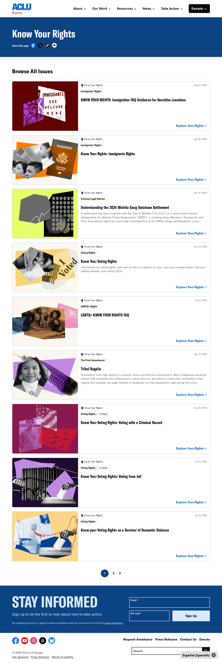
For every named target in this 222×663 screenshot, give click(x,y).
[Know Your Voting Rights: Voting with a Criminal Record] (111, 428)
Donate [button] (197, 8)
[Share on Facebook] (33, 46)
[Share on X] (40, 46)
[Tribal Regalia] (111, 375)
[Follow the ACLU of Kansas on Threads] (42, 641)
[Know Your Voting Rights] (111, 267)
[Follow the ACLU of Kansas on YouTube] (24, 641)
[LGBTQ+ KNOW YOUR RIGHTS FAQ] (111, 321)
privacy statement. (113, 623)
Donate (204, 639)
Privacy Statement (40, 657)
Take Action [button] (170, 8)
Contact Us (188, 639)
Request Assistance (137, 639)
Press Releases (166, 639)
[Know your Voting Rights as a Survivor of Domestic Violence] (111, 536)
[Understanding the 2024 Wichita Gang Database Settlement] (111, 213)
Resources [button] (125, 8)
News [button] (147, 8)
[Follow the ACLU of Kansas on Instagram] (33, 641)
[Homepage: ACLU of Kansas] (24, 8)
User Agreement (20, 657)
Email (134, 600)
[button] (47, 46)
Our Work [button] (99, 8)
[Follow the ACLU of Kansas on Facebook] (15, 641)
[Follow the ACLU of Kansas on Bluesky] (51, 641)
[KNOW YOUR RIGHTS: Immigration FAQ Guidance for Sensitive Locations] (111, 106)
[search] (206, 651)
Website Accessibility (62, 657)
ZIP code (136, 613)
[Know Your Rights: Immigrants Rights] (111, 159)
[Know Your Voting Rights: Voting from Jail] (111, 482)
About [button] (78, 8)
